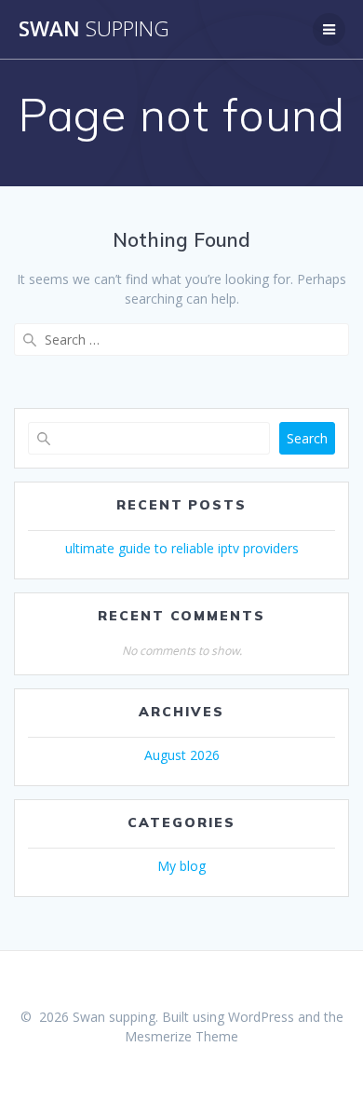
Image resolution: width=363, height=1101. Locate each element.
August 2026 (182, 755)
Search (307, 438)
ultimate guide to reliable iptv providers (182, 548)
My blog (181, 866)
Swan (94, 29)
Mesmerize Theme (181, 1036)
